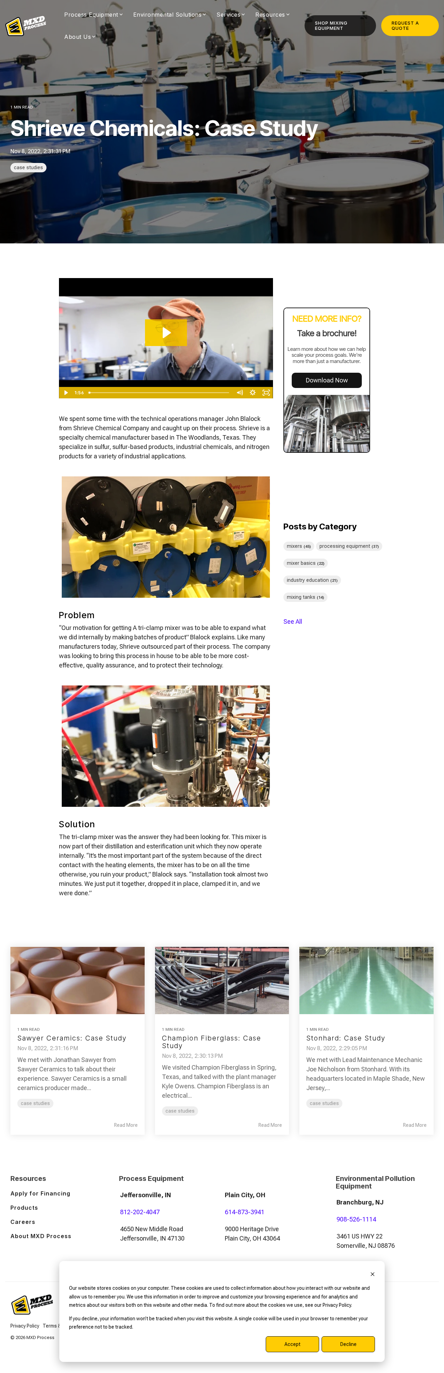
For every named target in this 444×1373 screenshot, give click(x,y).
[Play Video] (65, 392)
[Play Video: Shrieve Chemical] (166, 332)
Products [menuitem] (24, 1207)
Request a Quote (405, 25)
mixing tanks (305, 597)
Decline (348, 1344)
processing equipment (349, 546)
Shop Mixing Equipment (331, 25)
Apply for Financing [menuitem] (40, 1193)
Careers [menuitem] (22, 1221)
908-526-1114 (356, 1219)
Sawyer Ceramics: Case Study (72, 1038)
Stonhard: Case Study (345, 1038)
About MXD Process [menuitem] (40, 1236)
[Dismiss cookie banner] (372, 1275)
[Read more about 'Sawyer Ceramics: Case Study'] (77, 980)
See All (292, 621)
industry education (312, 580)
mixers (299, 546)
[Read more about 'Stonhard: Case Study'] (366, 980)
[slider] (159, 392)
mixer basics (305, 563)
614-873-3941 (244, 1212)
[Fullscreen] (266, 392)
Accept (292, 1344)
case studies (28, 168)
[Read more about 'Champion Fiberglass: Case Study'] (222, 980)
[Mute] (239, 392)
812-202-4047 (140, 1212)
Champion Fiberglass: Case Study (211, 1042)
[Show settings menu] (253, 392)
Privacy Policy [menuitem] (24, 1326)
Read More (126, 1125)
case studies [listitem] (35, 1103)
